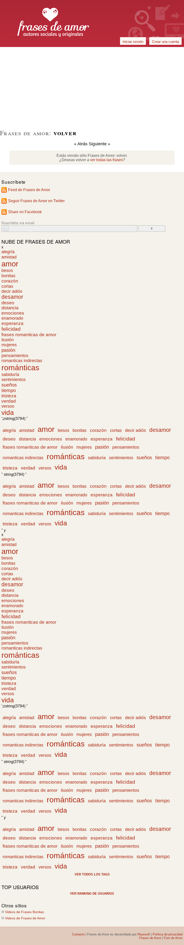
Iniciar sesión (133, 42)
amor (9, 264)
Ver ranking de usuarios (92, 893)
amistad (9, 256)
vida (7, 412)
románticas (20, 367)
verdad (8, 401)
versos (7, 406)
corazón (9, 280)
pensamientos (14, 355)
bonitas (8, 275)
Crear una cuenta (165, 42)
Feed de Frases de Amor (29, 190)
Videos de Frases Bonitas (24, 912)
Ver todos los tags (92, 874)
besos (7, 270)
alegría (8, 251)
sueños (9, 384)
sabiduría (10, 374)
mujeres (9, 344)
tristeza (8, 395)
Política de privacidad (168, 934)
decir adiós (11, 291)
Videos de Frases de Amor (25, 918)
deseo (7, 302)
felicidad (11, 329)
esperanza (12, 323)
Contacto (78, 934)
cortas (7, 286)
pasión (8, 350)
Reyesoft (144, 934)
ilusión (7, 339)
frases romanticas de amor (28, 334)
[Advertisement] (92, 52)
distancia (9, 307)
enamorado (12, 318)
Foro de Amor (173, 938)
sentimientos (13, 379)
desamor (12, 297)
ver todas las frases (106, 160)
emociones (12, 313)
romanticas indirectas (21, 360)
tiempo (8, 390)
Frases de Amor (150, 938)
